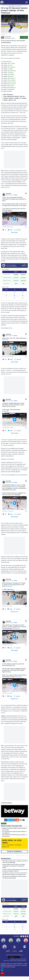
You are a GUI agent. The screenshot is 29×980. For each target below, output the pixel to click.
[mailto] (14, 820)
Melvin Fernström (11, 84)
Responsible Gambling (21, 960)
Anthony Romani (12, 82)
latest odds (16, 40)
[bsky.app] (11, 820)
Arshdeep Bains (11, 89)
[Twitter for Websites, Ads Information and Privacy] (26, 227)
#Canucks (5, 340)
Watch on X (22, 213)
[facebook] (5, 820)
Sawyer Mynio (10, 85)
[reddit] (17, 820)
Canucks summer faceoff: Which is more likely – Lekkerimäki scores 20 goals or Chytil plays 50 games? (14, 866)
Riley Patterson (11, 78)
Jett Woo (10, 65)
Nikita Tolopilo (11, 63)
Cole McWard (11, 74)
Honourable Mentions (6, 61)
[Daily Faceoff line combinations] (20, 820)
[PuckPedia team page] (23, 820)
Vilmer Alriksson (12, 80)
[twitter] (8, 820)
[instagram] (23, 936)
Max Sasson (11, 76)
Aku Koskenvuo (11, 67)
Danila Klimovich (12, 71)
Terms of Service (13, 960)
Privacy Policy (6, 960)
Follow (15, 195)
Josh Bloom (10, 72)
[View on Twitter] (26, 194)
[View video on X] (14, 219)
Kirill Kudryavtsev (11, 87)
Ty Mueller (10, 69)
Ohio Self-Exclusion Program (8, 967)
